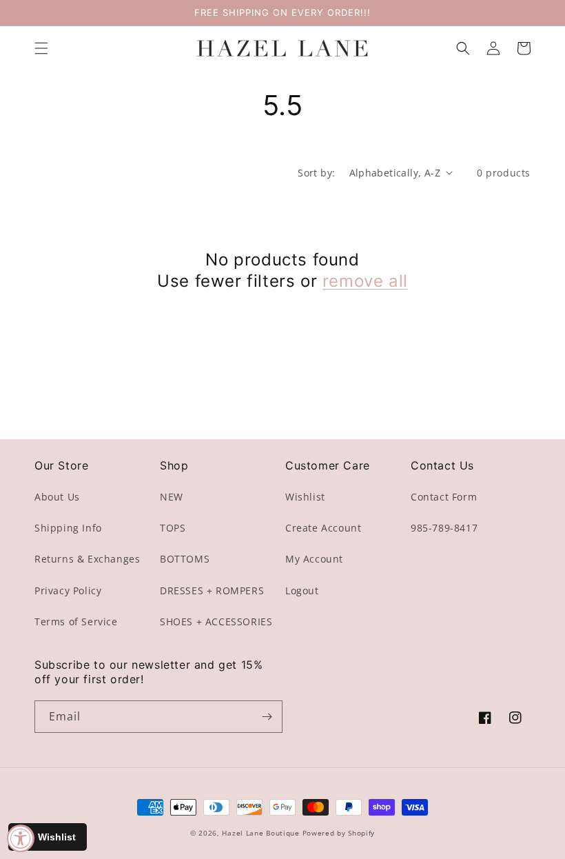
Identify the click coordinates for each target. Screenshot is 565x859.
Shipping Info (68, 527)
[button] (41, 48)
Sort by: (316, 172)
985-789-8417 (444, 527)
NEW (171, 496)
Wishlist (305, 496)
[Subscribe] (266, 716)
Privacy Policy (67, 590)
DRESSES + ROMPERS (212, 590)
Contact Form (444, 496)
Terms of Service (76, 621)
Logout (302, 590)
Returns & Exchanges (87, 558)
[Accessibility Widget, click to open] (20, 838)
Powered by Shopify (339, 833)
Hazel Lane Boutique (260, 833)
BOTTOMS (184, 558)
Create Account (323, 527)
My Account (314, 558)
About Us (57, 496)
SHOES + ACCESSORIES (216, 621)
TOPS (172, 527)
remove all (365, 281)
